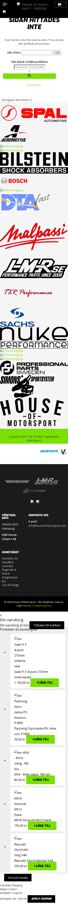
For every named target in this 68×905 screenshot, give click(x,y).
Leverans (7, 566)
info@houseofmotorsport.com (47, 525)
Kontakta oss (10, 558)
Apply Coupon (41, 899)
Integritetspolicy (10, 579)
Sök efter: (14, 52)
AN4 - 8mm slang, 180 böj (32, 774)
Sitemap (27, 605)
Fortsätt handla (18, 877)
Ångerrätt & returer (9, 571)
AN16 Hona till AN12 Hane (32, 820)
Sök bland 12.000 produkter (29, 62)
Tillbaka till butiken (46, 625)
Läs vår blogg (10, 585)
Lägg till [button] (44, 683)
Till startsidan (34, 85)
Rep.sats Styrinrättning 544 (33, 860)
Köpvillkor (8, 562)
